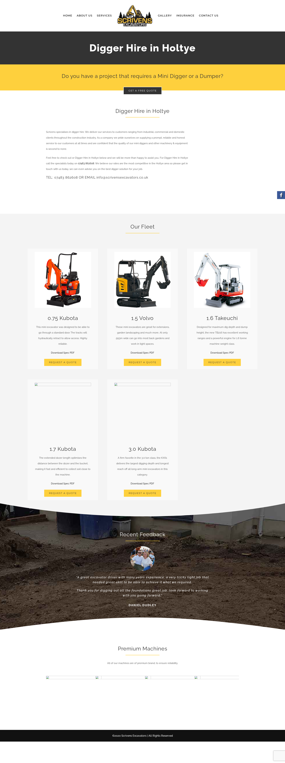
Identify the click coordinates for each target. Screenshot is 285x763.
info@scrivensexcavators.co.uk (122, 177)
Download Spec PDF (63, 352)
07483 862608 (86, 163)
